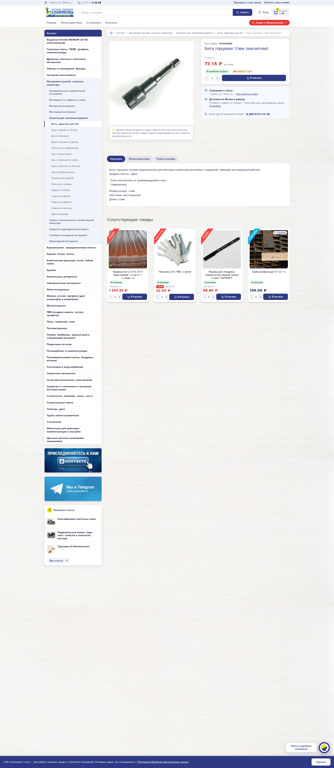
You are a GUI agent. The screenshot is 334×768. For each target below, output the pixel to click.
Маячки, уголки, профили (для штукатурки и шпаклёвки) (66, 297)
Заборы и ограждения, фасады (66, 68)
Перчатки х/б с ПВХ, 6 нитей (175, 271)
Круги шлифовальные (62, 172)
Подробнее (215, 106)
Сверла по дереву (60, 196)
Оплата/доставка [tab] (139, 158)
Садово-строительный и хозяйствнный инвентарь (71, 222)
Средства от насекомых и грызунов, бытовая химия (69, 388)
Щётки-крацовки (59, 214)
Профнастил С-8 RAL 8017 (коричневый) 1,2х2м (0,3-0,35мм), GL (128, 274)
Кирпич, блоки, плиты (60, 254)
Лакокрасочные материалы (64, 283)
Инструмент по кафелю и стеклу (67, 99)
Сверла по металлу (61, 208)
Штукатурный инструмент (63, 241)
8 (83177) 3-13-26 (257, 114)
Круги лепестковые (61, 154)
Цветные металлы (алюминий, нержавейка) (66, 440)
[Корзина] (280, 12)
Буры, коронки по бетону (64, 130)
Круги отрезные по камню (64, 159)
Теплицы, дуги (56, 409)
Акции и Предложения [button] (269, 22)
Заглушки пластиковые (61, 75)
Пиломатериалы (57, 328)
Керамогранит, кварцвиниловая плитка (71, 247)
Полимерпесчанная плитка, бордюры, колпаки (70, 359)
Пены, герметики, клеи (61, 321)
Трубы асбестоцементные (63, 415)
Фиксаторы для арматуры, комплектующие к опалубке (64, 430)
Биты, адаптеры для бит (65, 123)
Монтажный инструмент (62, 111)
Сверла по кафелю (61, 202)
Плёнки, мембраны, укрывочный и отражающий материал (68, 336)
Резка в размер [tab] (166, 158)
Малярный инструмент (62, 106)
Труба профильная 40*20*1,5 (269, 271)
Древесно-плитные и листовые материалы (66, 60)
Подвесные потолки (59, 344)
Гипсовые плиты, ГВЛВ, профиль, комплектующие (68, 51)
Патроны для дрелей (62, 178)
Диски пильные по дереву (65, 142)
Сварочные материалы (61, 373)
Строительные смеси (60, 402)
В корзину (255, 78)
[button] (263, 12)
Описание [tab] (116, 158)
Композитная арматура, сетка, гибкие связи (70, 262)
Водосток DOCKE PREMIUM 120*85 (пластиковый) (67, 41)
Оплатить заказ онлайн (277, 2)
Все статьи (56, 560)
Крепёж (51, 270)
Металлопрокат (56, 305)
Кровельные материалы (62, 276)
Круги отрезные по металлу (66, 166)
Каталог (121, 32)
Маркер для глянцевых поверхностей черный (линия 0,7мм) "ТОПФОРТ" (221, 274)
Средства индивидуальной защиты (69, 229)
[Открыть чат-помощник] (324, 747)
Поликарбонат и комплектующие (67, 350)
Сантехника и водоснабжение (65, 366)
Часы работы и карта (247, 94)
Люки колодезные (58, 289)
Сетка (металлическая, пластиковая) (69, 380)
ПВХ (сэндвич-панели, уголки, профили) (65, 314)
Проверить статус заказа (247, 2)
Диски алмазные (60, 135)
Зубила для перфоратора (64, 147)
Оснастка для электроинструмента (68, 118)
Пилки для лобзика (61, 184)
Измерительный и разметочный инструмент (67, 92)
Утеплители (54, 421)
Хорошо (321, 762)
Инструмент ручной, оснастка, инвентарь (65, 83)
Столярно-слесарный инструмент (68, 235)
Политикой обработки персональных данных (163, 761)
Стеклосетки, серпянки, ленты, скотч (70, 396)
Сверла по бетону (60, 190)
